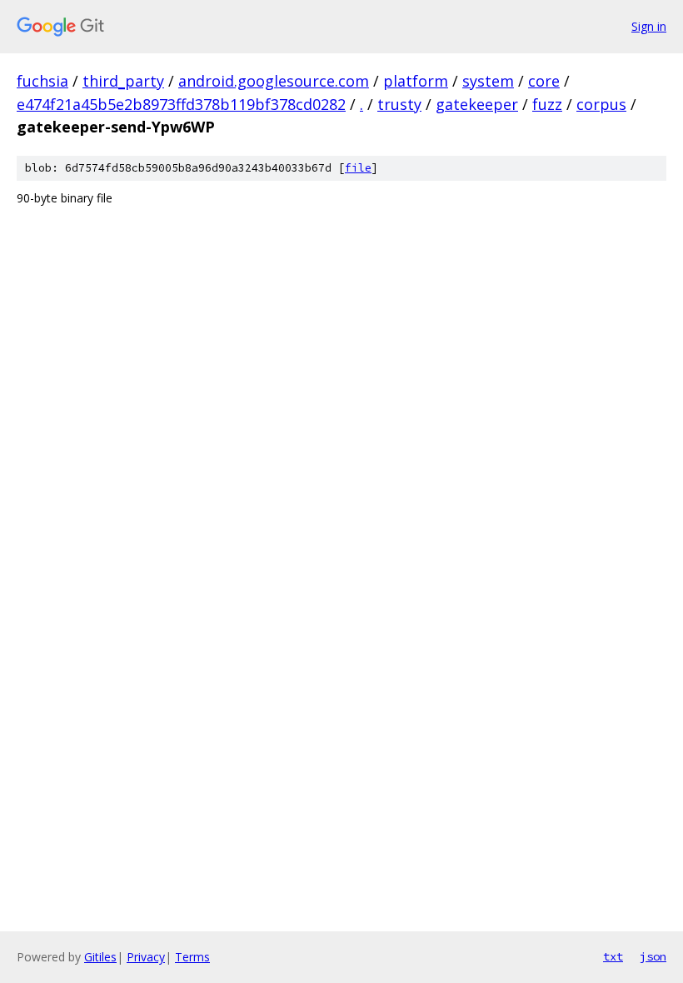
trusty (399, 104)
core (544, 81)
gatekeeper (477, 104)
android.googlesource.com (273, 81)
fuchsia (42, 81)
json (653, 956)
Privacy (146, 957)
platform (415, 81)
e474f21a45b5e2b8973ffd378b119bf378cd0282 (181, 104)
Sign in (648, 26)
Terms (192, 957)
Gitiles (100, 957)
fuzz (547, 104)
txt (613, 956)
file (358, 168)
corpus (601, 104)
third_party (123, 81)
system (488, 81)
